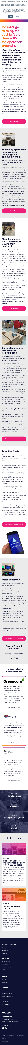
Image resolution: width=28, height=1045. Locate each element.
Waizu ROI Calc (14, 121)
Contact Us (5, 1001)
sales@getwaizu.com (12, 1021)
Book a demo (5, 1004)
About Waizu (5, 980)
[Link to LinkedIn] (3, 1028)
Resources (5, 991)
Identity (4, 948)
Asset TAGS (5, 953)
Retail (3, 969)
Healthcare (5, 964)
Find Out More (14, 308)
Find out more (14, 210)
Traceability (5, 950)
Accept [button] (10, 16)
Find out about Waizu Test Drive (14, 638)
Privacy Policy (5, 1041)
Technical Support (7, 993)
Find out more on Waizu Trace (14, 439)
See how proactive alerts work (14, 524)
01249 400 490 (8, 1019)
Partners (4, 999)
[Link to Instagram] (6, 1028)
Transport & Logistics (8, 967)
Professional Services (8, 996)
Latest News (5, 982)
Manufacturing (6, 961)
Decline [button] (17, 16)
